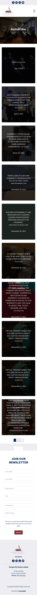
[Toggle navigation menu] (34, 11)
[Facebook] (13, 2)
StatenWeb (22, 591)
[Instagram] (16, 2)
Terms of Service (26, 524)
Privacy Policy (14, 524)
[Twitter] (23, 2)
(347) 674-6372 (20, 575)
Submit (18, 532)
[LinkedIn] (19, 2)
